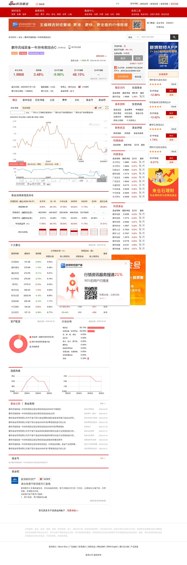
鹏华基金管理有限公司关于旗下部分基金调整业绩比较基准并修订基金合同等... (42, 417)
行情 (101, 14)
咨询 (105, 312)
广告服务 (73, 546)
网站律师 (101, 546)
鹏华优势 (116, 221)
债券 (24, 14)
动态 (37, 14)
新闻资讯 (39, 10)
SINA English (112, 546)
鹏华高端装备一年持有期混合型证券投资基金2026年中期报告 (35, 409)
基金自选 (165, 14)
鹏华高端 (116, 96)
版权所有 (97, 554)
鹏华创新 (116, 173)
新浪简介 (53, 546)
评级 (118, 14)
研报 (59, 14)
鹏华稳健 (116, 244)
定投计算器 (155, 14)
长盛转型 (116, 185)
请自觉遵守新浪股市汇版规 (36, 483)
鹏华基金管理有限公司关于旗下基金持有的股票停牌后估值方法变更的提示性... (42, 430)
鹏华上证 (116, 229)
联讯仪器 (15, 295)
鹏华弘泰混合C (156, 124)
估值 (107, 14)
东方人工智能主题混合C (42, 112)
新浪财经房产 (28, 479)
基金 (20, 37)
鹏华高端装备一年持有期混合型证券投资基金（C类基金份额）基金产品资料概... (43, 444)
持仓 (53, 14)
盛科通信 (15, 267)
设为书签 (134, 4)
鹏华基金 (72, 86)
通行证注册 (124, 546)
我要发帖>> (72, 510)
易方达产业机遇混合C (64, 112)
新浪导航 (164, 3)
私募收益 (160, 26)
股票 (13, 14)
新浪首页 (154, 3)
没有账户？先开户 (136, 63)
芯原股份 (15, 261)
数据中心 (89, 10)
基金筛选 (135, 14)
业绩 (96, 14)
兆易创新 (15, 301)
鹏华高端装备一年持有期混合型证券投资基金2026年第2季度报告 (36, 426)
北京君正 (15, 312)
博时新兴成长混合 (158, 79)
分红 (112, 14)
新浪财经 (12, 37)
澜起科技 (15, 273)
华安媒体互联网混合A (160, 102)
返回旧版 (174, 3)
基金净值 (88, 14)
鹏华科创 (116, 225)
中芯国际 (15, 306)
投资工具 (136, 10)
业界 (64, 14)
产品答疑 (134, 546)
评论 (48, 14)
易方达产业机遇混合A (84, 112)
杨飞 (72, 91)
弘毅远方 (116, 169)
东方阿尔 (116, 162)
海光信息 (15, 289)
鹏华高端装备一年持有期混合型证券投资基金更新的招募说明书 (35, 439)
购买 (171, 90)
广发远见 (116, 177)
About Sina (63, 546)
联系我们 (82, 546)
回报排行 (170, 22)
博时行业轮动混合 (158, 147)
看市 (42, 14)
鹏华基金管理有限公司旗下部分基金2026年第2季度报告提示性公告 (37, 422)
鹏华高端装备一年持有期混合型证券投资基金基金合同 (32, 413)
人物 (70, 14)
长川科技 (15, 278)
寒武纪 (15, 284)
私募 (19, 14)
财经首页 (144, 3)
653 (79, 312)
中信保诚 (116, 189)
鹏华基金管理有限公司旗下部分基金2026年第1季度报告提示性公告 (37, 448)
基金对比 (144, 14)
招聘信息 (92, 546)
